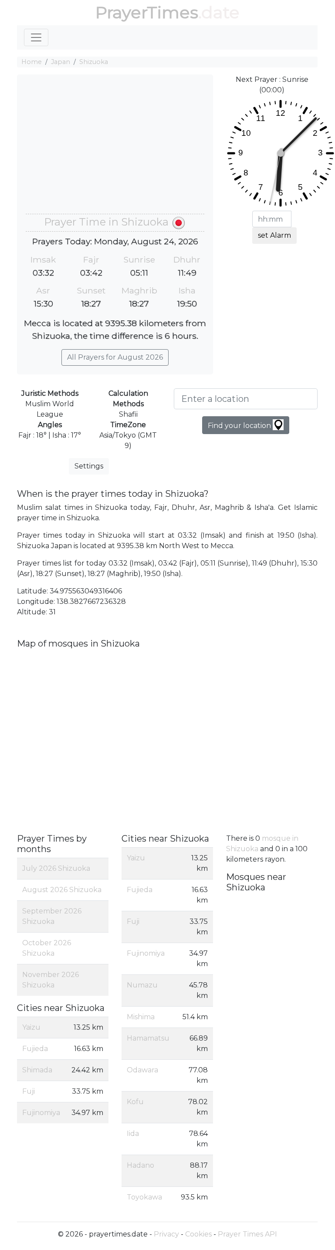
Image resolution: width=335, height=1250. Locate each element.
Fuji (28, 1091)
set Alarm (274, 235)
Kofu (135, 1102)
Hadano (140, 1165)
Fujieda (35, 1048)
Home (31, 62)
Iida (133, 1133)
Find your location (240, 425)
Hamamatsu (148, 1038)
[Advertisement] (115, 148)
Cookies (198, 1234)
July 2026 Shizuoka (56, 868)
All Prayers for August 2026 (115, 357)
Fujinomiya (41, 1112)
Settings (88, 466)
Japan (60, 62)
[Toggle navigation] (36, 37)
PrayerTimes (146, 12)
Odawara (142, 1070)
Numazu (142, 985)
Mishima (141, 1017)
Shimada (37, 1070)
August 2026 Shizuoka (62, 890)
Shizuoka (93, 62)
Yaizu (31, 1027)
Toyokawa (144, 1197)
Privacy (166, 1234)
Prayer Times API (247, 1234)
